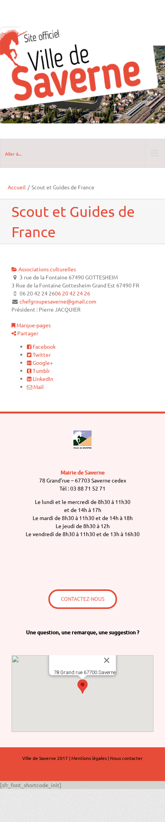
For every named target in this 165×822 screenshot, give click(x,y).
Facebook (43, 346)
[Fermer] (106, 660)
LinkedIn (42, 378)
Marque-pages (33, 325)
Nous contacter (126, 758)
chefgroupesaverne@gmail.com (58, 301)
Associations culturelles (46, 269)
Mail (38, 386)
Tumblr (40, 370)
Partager (27, 333)
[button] (82, 686)
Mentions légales (89, 758)
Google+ (42, 362)
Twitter (41, 354)
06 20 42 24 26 (72, 293)
